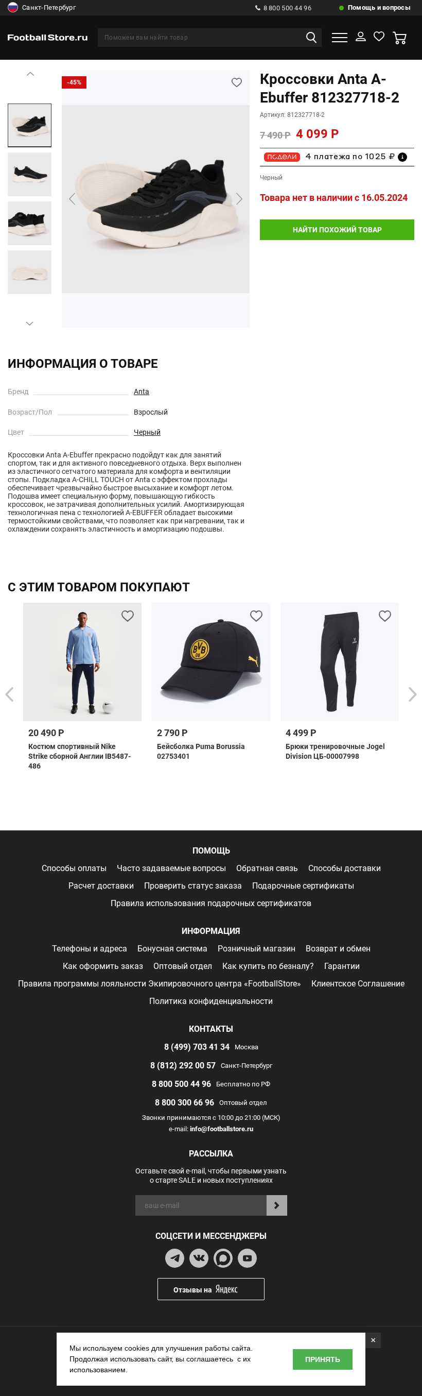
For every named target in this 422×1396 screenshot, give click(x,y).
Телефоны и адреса (89, 949)
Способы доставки (344, 868)
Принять (322, 1359)
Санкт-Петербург (49, 7)
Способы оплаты (74, 868)
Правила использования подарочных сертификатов (211, 903)
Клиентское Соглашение (358, 984)
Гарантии (342, 966)
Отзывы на (192, 1290)
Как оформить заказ (103, 966)
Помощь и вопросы (379, 7)
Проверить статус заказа (193, 886)
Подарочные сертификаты (303, 886)
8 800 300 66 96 (184, 1103)
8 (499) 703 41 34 (197, 1047)
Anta (141, 391)
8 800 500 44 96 (287, 8)
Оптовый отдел (182, 966)
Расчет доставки (101, 886)
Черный (147, 432)
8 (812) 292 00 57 (183, 1065)
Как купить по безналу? (268, 966)
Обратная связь (267, 868)
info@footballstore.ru (221, 1129)
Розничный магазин (256, 949)
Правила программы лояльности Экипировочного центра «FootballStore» (159, 984)
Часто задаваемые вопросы (171, 868)
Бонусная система (172, 949)
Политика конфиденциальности (211, 1001)
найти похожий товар (337, 230)
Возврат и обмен (338, 949)
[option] (29, 125)
